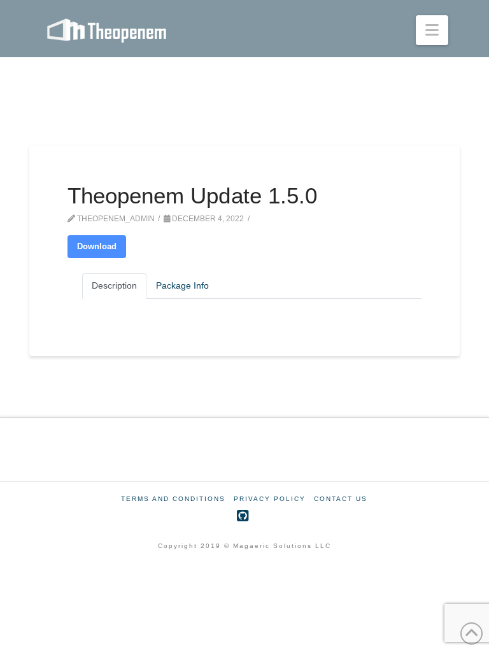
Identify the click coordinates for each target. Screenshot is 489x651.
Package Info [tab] (182, 285)
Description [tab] (114, 285)
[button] (432, 30)
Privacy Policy (270, 498)
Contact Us (340, 498)
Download (97, 246)
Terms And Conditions (173, 498)
